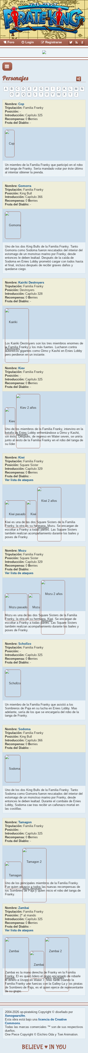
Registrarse (53, 42)
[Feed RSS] (76, 42)
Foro (11, 42)
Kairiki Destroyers (31, 282)
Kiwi (21, 457)
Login (29, 42)
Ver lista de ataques (19, 480)
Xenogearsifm (15, 1015)
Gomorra (24, 186)
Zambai (23, 908)
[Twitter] (71, 42)
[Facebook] (82, 42)
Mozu (22, 550)
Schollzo (24, 643)
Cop (21, 104)
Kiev (21, 368)
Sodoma (24, 729)
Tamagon (25, 822)
